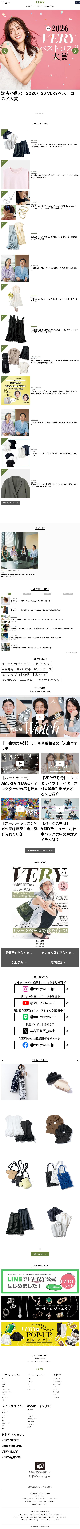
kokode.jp (24, 1515)
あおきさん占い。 (13, 1430)
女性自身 (16, 1512)
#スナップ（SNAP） (17, 674)
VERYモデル (31, 1417)
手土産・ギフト (6, 1418)
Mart (42, 1510)
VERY (30, 1510)
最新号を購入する (17, 953)
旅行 (3, 1413)
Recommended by (70, 652)
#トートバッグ (49, 679)
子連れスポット (57, 1377)
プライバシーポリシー (42, 1494)
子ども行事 (56, 1387)
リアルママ (56, 1393)
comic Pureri (43, 1512)
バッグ (3, 1377)
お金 (3, 1421)
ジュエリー (5, 1379)
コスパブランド (6, 1385)
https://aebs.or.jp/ (43, 1473)
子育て (57, 1370)
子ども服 (55, 1382)
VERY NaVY (9, 1447)
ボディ (29, 1382)
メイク (29, 1374)
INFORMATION (40, 1491)
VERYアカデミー (32, 1414)
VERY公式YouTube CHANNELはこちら (39, 850)
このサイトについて (28, 1494)
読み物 (29, 1422)
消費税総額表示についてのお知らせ (40, 1482)
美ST (47, 1510)
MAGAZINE (33, 1489)
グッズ (55, 1385)
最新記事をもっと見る (10, 502)
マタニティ (5, 1393)
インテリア (5, 1408)
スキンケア (30, 1377)
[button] (37, 113)
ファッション (10, 1370)
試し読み (18, 962)
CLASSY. (24, 1510)
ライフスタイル (12, 1401)
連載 (29, 1409)
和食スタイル (58, 1510)
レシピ (3, 1405)
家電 (3, 1424)
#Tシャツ (40, 6)
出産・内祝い (56, 1379)
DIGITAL (41, 1489)
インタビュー (31, 1412)
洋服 (3, 1382)
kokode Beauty (33, 1515)
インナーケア (31, 1385)
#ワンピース (43, 669)
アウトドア (5, 1410)
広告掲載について (30, 1497)
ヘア (29, 1379)
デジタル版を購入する (56, 953)
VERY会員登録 (11, 1452)
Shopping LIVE (11, 1441)
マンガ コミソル (53, 1512)
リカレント (30, 1419)
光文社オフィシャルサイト (40, 1499)
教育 (54, 1390)
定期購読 (56, 962)
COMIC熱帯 (33, 1512)
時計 (3, 1395)
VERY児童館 (56, 1374)
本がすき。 (63, 1512)
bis (51, 1510)
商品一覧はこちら (39, 1249)
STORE (48, 1489)
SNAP (3, 1390)
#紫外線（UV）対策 (49, 6)
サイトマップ (54, 1494)
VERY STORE (39, 1060)
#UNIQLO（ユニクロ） (19, 679)
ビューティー (36, 1370)
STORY (36, 1510)
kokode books (44, 1515)
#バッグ (41, 674)
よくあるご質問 (41, 1497)
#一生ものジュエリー (31, 6)
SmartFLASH (24, 1512)
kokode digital (55, 1515)
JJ (19, 1510)
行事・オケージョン (7, 1387)
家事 (3, 1416)
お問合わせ (51, 1497)
